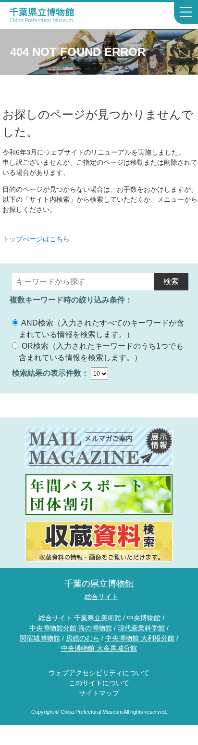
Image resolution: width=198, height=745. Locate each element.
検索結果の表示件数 (46, 373)
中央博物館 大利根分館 (139, 638)
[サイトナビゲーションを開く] (186, 13)
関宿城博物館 (40, 638)
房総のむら (82, 638)
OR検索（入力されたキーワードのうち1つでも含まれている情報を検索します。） (101, 352)
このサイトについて (99, 683)
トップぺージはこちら (36, 239)
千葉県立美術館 (97, 618)
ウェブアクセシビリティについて (99, 673)
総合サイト (101, 597)
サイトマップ (99, 693)
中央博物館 (144, 618)
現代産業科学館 (141, 628)
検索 (171, 281)
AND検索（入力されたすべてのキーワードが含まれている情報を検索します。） (101, 329)
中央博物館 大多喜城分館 (99, 648)
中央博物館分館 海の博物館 (70, 628)
